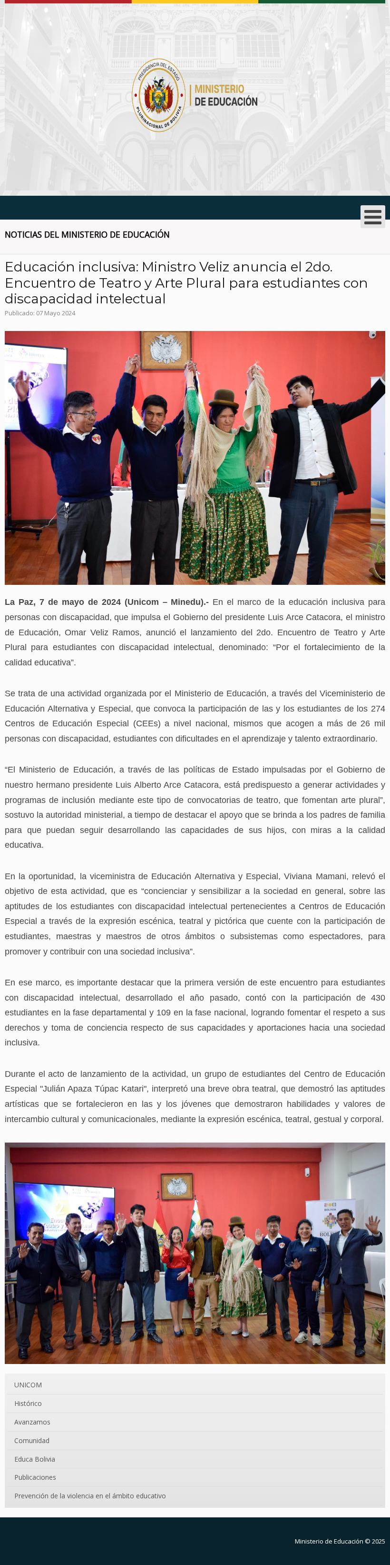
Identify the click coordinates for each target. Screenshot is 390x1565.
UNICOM (28, 1384)
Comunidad (31, 1440)
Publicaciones (35, 1477)
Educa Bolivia (34, 1459)
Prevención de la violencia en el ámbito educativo (90, 1495)
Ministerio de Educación (329, 1541)
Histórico (28, 1403)
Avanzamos (32, 1421)
